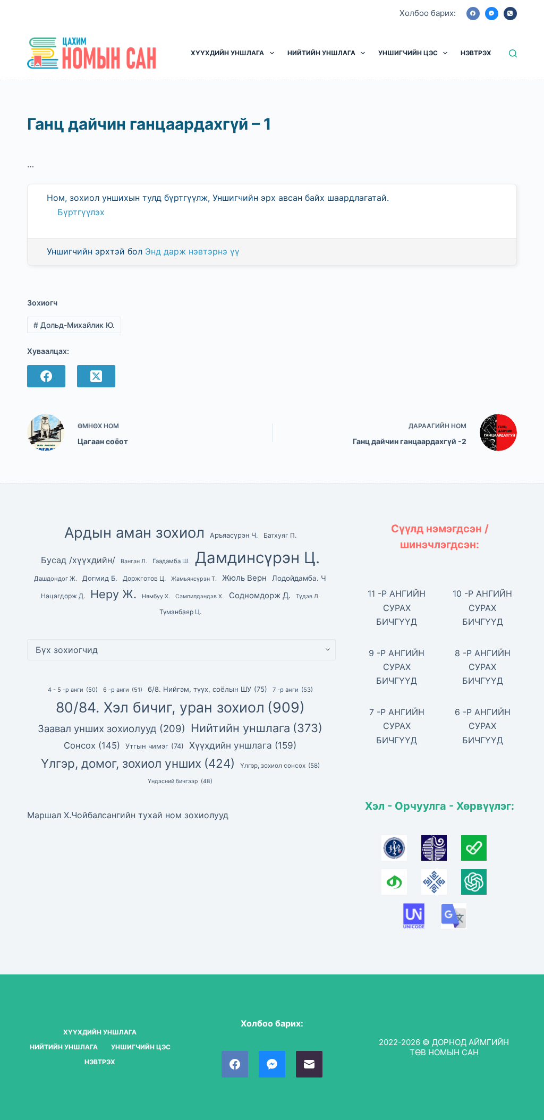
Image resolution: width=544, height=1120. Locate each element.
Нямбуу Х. (156, 596)
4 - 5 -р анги (73, 689)
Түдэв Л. (308, 596)
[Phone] (510, 13)
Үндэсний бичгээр (180, 781)
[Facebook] (473, 13)
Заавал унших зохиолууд (111, 728)
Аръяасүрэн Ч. (234, 535)
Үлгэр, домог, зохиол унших (138, 763)
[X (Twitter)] (96, 376)
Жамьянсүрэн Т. (194, 578)
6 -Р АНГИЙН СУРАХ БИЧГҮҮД (483, 726)
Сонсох (92, 745)
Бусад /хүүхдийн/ (78, 560)
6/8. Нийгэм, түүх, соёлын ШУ (207, 689)
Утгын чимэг (154, 746)
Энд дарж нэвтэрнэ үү (192, 251)
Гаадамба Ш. (171, 561)
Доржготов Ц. (144, 578)
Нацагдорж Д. (63, 596)
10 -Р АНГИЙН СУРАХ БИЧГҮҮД (482, 607)
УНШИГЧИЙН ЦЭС (408, 53)
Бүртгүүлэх (81, 212)
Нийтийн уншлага (256, 728)
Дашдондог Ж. (55, 578)
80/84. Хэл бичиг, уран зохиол (180, 707)
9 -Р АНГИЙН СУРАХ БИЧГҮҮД (396, 667)
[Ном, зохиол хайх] (513, 53)
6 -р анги (122, 689)
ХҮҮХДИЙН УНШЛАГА (227, 53)
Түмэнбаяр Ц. (180, 612)
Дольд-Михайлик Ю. (74, 324)
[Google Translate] (459, 919)
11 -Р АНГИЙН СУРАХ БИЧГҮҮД (397, 607)
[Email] (309, 1064)
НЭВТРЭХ (476, 53)
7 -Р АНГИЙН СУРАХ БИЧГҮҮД (396, 726)
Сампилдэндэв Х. (199, 596)
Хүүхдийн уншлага (242, 745)
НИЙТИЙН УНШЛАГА (321, 53)
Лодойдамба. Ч (299, 578)
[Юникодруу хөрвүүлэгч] (421, 919)
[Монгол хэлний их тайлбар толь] (401, 851)
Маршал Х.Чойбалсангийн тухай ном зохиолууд (127, 815)
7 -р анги (293, 689)
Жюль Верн (244, 578)
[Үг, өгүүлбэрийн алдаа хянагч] (479, 851)
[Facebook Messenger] (491, 13)
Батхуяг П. (280, 535)
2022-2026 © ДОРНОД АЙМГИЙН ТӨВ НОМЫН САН (444, 1047)
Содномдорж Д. (260, 595)
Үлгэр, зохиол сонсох (280, 765)
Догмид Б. (99, 578)
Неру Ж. (113, 594)
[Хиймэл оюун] (479, 885)
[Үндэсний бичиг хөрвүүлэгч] (401, 885)
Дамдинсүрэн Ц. (257, 557)
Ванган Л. (134, 561)
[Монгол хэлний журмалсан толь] (441, 851)
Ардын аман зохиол (134, 532)
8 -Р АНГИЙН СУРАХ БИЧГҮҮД (483, 667)
